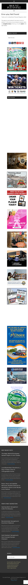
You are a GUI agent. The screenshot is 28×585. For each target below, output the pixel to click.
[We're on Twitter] (12, 43)
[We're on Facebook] (10, 43)
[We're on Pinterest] (17, 43)
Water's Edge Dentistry (11, 568)
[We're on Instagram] (23, 43)
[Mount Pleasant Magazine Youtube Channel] (15, 43)
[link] (17, 399)
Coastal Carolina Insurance (12, 565)
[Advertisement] (17, 315)
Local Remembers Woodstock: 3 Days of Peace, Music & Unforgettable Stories (10, 469)
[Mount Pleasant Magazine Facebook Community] (20, 43)
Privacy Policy (14, 580)
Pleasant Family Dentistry (12, 566)
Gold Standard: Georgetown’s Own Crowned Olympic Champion (9, 537)
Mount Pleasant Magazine (14, 6)
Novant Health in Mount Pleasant (13, 562)
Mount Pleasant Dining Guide (13, 563)
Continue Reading (11, 463)
